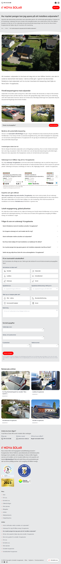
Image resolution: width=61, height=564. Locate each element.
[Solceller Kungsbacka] (45, 409)
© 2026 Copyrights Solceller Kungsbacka (12, 560)
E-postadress (6, 342)
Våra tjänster (6, 506)
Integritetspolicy (7, 518)
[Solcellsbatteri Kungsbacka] (15, 409)
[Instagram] (58, 3)
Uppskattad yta (7, 285)
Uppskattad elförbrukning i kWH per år (41, 285)
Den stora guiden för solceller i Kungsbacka (14, 537)
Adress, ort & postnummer (9, 335)
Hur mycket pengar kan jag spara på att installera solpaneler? (19, 531)
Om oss (5, 497)
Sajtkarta (31, 560)
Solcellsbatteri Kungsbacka (9, 420)
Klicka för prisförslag (53, 125)
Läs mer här (4, 396)
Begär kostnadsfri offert (37, 438)
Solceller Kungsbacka (38, 420)
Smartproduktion (39, 560)
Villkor (25, 560)
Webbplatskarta (7, 515)
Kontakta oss (6, 500)
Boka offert (56, 7)
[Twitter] (7, 562)
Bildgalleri (5, 509)
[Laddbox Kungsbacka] (45, 380)
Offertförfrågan (7, 503)
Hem (4, 494)
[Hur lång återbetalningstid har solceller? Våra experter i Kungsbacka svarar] (15, 380)
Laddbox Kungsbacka (38, 392)
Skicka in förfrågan (8, 353)
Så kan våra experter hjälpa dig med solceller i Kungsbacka (18, 534)
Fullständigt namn (7, 327)
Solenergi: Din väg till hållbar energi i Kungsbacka (16, 528)
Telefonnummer (35, 342)
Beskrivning (5, 308)
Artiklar (5, 512)
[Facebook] (56, 3)
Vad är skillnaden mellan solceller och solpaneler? (16, 525)
